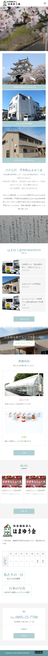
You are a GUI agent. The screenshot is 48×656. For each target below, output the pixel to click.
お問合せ (24, 635)
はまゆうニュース (14, 494)
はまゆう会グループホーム (24, 160)
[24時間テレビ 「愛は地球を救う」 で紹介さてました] (11, 267)
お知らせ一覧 (24, 319)
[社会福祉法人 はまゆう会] (12, 3)
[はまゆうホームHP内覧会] (11, 285)
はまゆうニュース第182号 (35, 490)
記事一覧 (24, 511)
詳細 (24, 453)
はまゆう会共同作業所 (24, 123)
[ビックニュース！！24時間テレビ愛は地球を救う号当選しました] (11, 303)
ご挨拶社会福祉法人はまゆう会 (24, 87)
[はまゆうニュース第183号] (12, 482)
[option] (24, 29)
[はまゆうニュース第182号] (36, 482)
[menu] (44, 3)
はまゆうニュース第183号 (11, 490)
